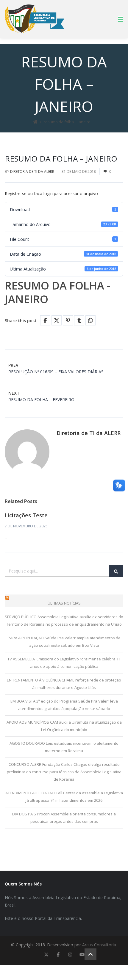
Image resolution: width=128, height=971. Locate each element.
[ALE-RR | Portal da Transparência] (34, 18)
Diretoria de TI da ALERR (32, 171)
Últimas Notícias (64, 603)
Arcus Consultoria (99, 945)
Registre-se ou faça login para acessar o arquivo (51, 193)
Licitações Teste (26, 515)
